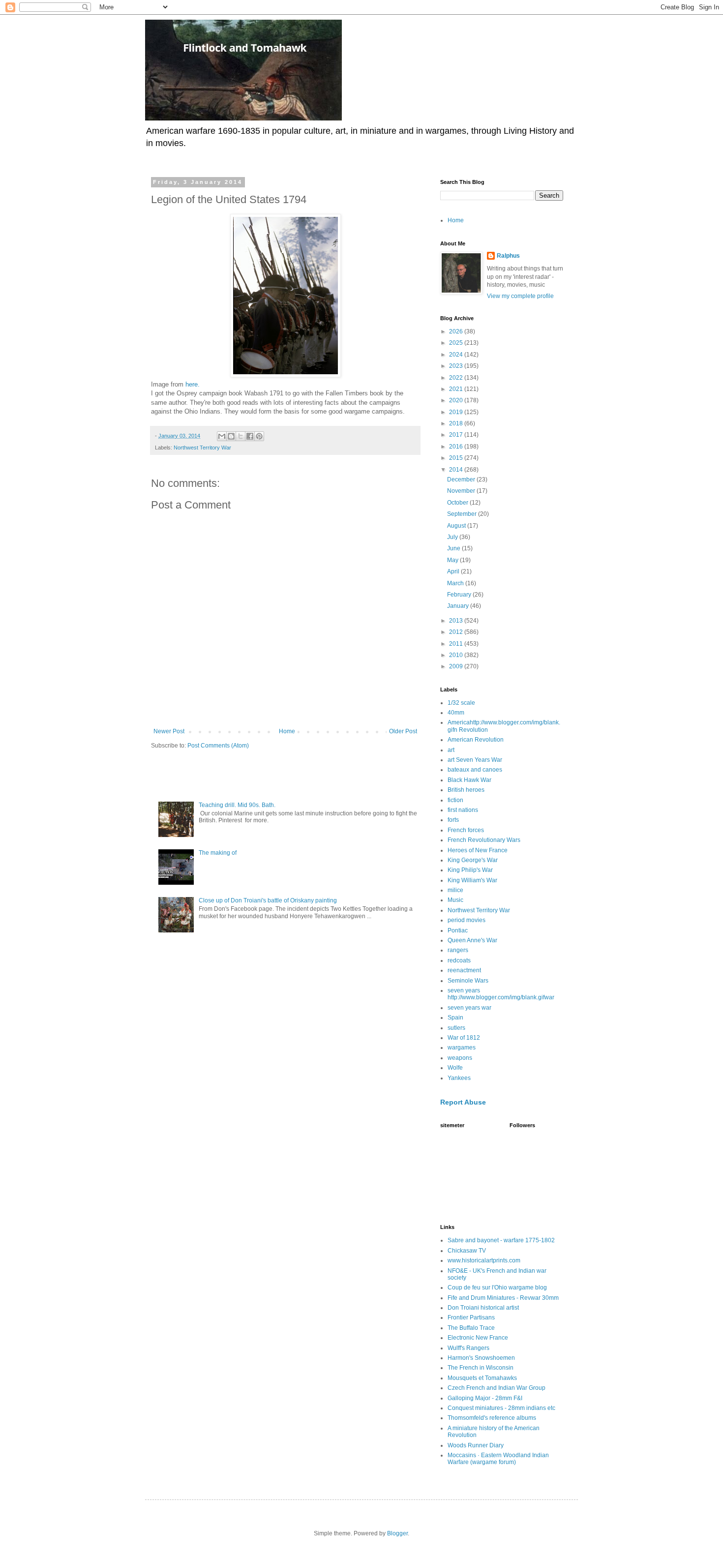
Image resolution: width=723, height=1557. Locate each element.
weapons (460, 1057)
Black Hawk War (469, 780)
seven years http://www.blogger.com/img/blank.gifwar (501, 994)
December (462, 479)
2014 (456, 469)
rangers (458, 950)
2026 (456, 331)
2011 (456, 643)
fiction (455, 800)
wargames (462, 1047)
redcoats (459, 960)
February (460, 594)
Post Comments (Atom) (218, 745)
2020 (456, 400)
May (453, 560)
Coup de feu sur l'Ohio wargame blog (497, 1287)
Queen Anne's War (472, 940)
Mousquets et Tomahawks (482, 1378)
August (457, 525)
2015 (456, 457)
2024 (456, 354)
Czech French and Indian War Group (496, 1387)
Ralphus (508, 255)
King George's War (473, 860)
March (456, 583)
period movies (466, 920)
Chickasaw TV (467, 1250)
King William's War (472, 880)
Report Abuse (463, 1102)
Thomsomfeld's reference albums (492, 1417)
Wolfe (455, 1067)
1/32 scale (461, 702)
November (462, 490)
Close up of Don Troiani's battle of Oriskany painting (268, 900)
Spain (455, 1017)
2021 (456, 389)
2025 (456, 342)
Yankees (459, 1078)
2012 (456, 632)
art (451, 750)
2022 (456, 377)
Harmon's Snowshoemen (481, 1357)
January (458, 605)
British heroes (466, 789)
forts (453, 819)
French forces (466, 830)
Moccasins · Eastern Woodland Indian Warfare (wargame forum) (498, 1459)
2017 (456, 434)
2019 (456, 412)
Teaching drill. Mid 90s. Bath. (237, 805)
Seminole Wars (468, 980)
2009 (456, 666)
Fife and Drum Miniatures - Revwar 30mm (503, 1297)
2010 (456, 655)
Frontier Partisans (471, 1317)
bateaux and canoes (475, 769)
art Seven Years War (475, 759)
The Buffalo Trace (471, 1327)
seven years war (469, 1007)
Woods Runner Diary (476, 1445)
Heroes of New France (478, 850)
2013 (456, 620)
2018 (456, 423)
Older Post (403, 731)
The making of (218, 852)
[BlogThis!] (231, 436)
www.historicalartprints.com (484, 1260)
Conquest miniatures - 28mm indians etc (501, 1408)
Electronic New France (478, 1337)
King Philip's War (470, 870)
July (453, 537)
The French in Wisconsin (480, 1367)
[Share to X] (240, 436)
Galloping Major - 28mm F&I (485, 1398)
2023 (456, 365)
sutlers (456, 1027)
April (454, 571)
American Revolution (476, 739)
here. (192, 384)
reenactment (464, 970)
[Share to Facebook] (250, 436)
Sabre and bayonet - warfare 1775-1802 (501, 1240)
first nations (463, 810)
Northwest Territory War (202, 447)
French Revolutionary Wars (484, 840)
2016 (456, 446)
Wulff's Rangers (468, 1348)
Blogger (397, 1533)
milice (455, 890)
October (458, 502)
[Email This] (222, 436)
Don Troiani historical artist (483, 1307)
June (454, 548)
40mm (456, 712)
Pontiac (458, 930)
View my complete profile (520, 296)
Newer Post (168, 731)
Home (287, 731)
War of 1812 (464, 1037)
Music (455, 900)
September (462, 513)
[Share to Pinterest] (259, 436)
